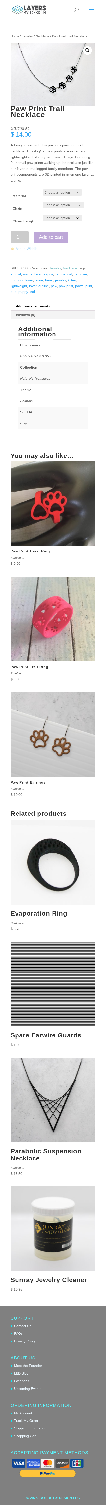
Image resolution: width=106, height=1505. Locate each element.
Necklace (42, 36)
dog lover (25, 280)
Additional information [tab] (35, 306)
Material (19, 196)
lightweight (19, 286)
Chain (17, 208)
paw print (66, 286)
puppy (23, 292)
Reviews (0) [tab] (25, 315)
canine (60, 274)
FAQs (18, 1333)
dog (14, 280)
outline (43, 286)
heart (49, 280)
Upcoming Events (27, 1389)
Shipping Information (30, 1428)
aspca (48, 274)
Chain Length (24, 221)
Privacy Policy (24, 1341)
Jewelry (27, 36)
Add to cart (51, 237)
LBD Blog (21, 1373)
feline (39, 280)
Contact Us (22, 1326)
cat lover (80, 274)
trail (32, 292)
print (88, 286)
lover (32, 286)
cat (69, 274)
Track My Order (26, 1421)
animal (16, 274)
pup (14, 292)
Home (15, 36)
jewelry (60, 280)
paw (54, 286)
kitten (72, 280)
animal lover (32, 274)
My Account (23, 1413)
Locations (21, 1381)
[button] (87, 50)
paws (79, 286)
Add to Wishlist (27, 249)
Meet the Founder (28, 1366)
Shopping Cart (25, 1436)
